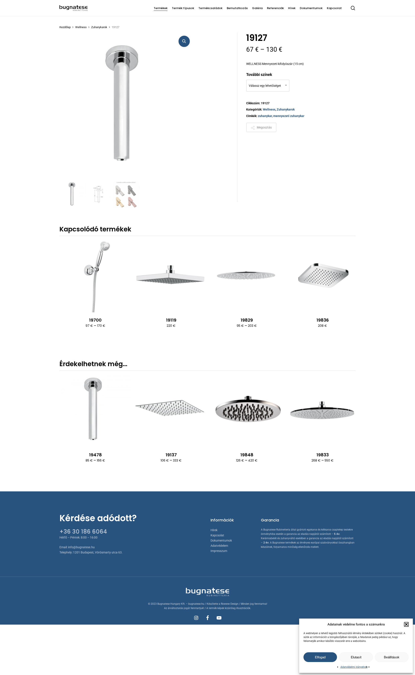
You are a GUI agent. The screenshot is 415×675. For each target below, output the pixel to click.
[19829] (247, 276)
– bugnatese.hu (195, 603)
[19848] (247, 411)
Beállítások (391, 657)
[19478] (95, 411)
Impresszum (219, 551)
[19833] (322, 411)
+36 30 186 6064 (83, 532)
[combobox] (267, 86)
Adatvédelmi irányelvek (353, 667)
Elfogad (320, 657)
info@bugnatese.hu (81, 547)
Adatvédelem (219, 545)
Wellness (81, 27)
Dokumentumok (221, 540)
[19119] (171, 276)
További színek (259, 74)
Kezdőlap (65, 27)
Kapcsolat (217, 535)
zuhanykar (265, 116)
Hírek (214, 530)
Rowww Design (229, 603)
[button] (406, 624)
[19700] (95, 276)
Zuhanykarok (99, 27)
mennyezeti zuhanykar (288, 116)
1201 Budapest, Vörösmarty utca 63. (98, 552)
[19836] (322, 276)
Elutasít (356, 657)
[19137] (171, 411)
